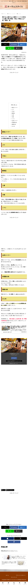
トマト (13, 118)
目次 (12, 104)
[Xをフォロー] (20, 538)
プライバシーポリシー (20, 575)
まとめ (13, 126)
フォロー (15, 358)
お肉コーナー (15, 120)
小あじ (13, 111)
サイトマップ (14, 577)
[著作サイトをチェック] (7, 538)
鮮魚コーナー (15, 107)
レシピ (4, 489)
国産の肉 (14, 124)
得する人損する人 (10, 489)
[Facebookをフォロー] (14, 542)
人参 (13, 115)
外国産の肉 (14, 122)
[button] (18, 48)
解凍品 (13, 113)
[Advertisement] (14, 87)
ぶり (13, 109)
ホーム (7, 575)
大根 (13, 116)
